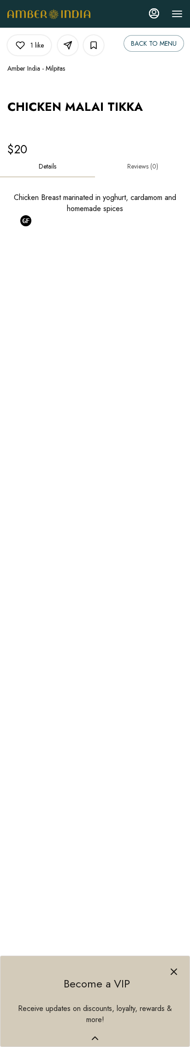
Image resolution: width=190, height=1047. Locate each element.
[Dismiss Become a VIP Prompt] (174, 972)
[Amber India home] (48, 13)
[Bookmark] (93, 45)
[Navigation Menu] (177, 14)
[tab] (47, 166)
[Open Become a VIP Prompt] (95, 1038)
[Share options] (68, 45)
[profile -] (154, 13)
